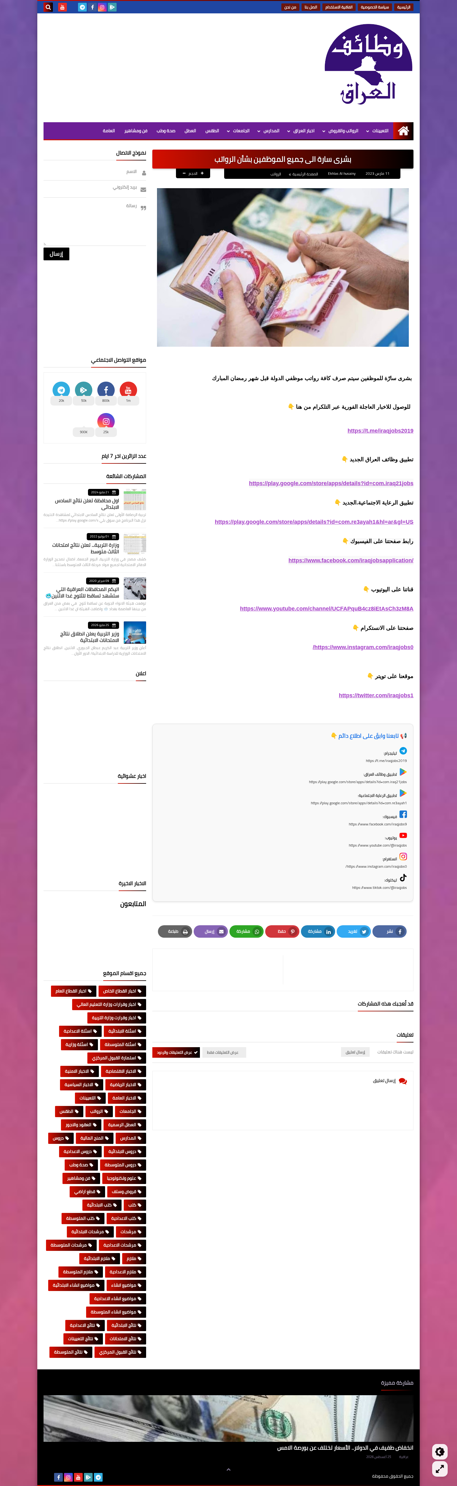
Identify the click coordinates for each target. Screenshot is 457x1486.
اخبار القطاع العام (71, 991)
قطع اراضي (84, 1191)
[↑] (228, 1469)
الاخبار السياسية (79, 1084)
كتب (132, 1205)
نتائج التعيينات (80, 1339)
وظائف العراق (353, 1476)
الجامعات (241, 131)
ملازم (131, 1258)
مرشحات (128, 1232)
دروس (58, 1138)
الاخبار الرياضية (123, 1084)
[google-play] (112, 7)
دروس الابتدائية (122, 1151)
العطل (190, 131)
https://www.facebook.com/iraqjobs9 (378, 824)
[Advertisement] (157, 66)
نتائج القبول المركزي (117, 1352)
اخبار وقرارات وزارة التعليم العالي (106, 1004)
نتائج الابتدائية (124, 1325)
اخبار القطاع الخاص (119, 991)
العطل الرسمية (122, 1125)
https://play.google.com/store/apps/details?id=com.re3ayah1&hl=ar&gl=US (314, 522)
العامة (109, 131)
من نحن (290, 7)
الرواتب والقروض (343, 131)
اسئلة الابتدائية (122, 1031)
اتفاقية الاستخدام (339, 7)
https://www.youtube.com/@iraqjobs (378, 845)
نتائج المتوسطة (68, 1352)
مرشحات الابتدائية (88, 1232)
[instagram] (102, 7)
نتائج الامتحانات (123, 1339)
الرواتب (275, 174)
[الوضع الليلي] (440, 1452)
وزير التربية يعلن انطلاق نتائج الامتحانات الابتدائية (89, 637)
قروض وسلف (124, 1191)
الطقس (212, 131)
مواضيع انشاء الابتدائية (74, 1285)
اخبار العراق (304, 131)
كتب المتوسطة (80, 1218)
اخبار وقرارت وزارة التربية (114, 1018)
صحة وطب (166, 131)
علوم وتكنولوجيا (121, 1178)
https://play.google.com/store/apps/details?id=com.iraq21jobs (331, 483)
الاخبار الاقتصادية (121, 1071)
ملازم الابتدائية (97, 1258)
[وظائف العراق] (368, 68)
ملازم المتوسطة (78, 1272)
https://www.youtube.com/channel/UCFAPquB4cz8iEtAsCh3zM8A (326, 609)
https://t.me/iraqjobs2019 (380, 431)
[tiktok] (72, 7)
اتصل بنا (311, 7)
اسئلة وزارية (77, 1044)
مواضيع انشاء (123, 1285)
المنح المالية (92, 1138)
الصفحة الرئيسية (305, 174)
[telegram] (82, 7)
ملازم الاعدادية (123, 1272)
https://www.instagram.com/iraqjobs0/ (363, 647)
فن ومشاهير (135, 131)
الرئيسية (403, 7)
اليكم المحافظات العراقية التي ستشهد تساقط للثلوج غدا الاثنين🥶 (82, 592)
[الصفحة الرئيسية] (403, 130)
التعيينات (380, 131)
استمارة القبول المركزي (114, 1058)
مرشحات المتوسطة (69, 1245)
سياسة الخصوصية (375, 7)
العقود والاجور (78, 1125)
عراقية (404, 1457)
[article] (221, 970)
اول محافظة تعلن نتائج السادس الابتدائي (87, 504)
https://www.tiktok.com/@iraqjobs (379, 887)
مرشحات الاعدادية (120, 1245)
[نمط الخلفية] (440, 1469)
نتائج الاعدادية (82, 1325)
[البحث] (48, 7)
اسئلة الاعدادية (78, 1031)
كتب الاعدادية (123, 1218)
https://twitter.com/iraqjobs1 (376, 695)
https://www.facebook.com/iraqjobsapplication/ (351, 560)
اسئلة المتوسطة (120, 1044)
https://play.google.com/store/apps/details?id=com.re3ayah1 (359, 802)
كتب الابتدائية (99, 1205)
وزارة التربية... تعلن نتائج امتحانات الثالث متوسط (85, 548)
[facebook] (92, 7)
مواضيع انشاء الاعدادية (115, 1298)
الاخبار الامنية (77, 1071)
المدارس (271, 131)
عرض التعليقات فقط (222, 1052)
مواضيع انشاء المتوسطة (113, 1312)
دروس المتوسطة (120, 1165)
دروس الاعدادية (78, 1151)
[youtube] (62, 7)
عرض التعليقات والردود (174, 1052)
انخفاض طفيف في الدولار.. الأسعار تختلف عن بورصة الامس (345, 1447)
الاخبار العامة (124, 1098)
